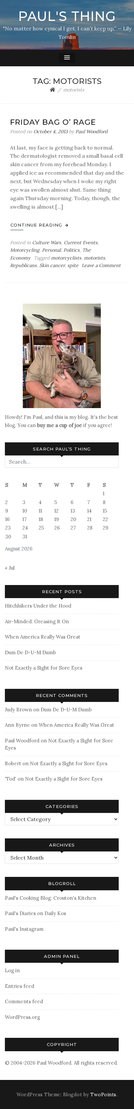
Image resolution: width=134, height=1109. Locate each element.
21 (89, 519)
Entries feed (19, 986)
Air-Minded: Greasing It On (37, 621)
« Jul (10, 568)
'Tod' (10, 779)
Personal (51, 250)
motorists (94, 258)
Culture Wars (46, 243)
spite (72, 265)
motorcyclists (66, 258)
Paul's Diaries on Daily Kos (35, 913)
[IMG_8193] (62, 355)
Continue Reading (37, 225)
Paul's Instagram (24, 929)
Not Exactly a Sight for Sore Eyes (43, 668)
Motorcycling (24, 250)
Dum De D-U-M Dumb (30, 652)
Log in (12, 970)
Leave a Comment (101, 265)
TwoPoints (103, 1095)
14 (89, 511)
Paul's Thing (67, 16)
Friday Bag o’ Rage (53, 122)
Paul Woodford (91, 132)
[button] (67, 58)
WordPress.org (22, 1017)
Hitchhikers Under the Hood (38, 606)
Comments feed (24, 1001)
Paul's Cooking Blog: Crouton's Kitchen (50, 898)
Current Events (81, 243)
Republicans (23, 265)
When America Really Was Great (42, 637)
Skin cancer (52, 265)
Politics (71, 250)
